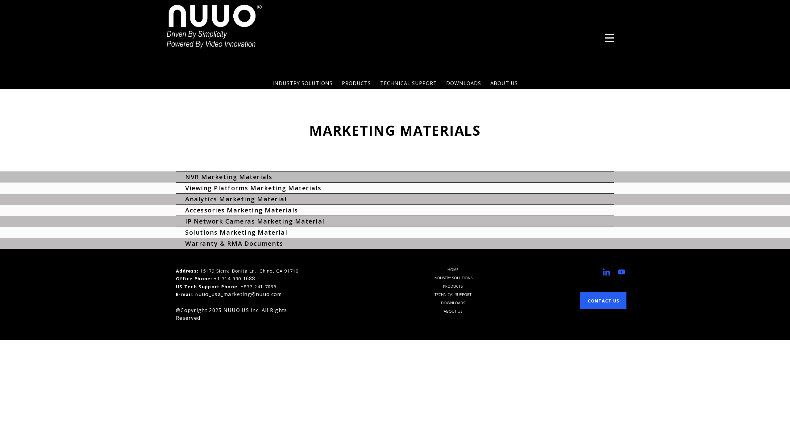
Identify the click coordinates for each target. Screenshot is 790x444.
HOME (452, 269)
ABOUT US (504, 83)
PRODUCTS (356, 83)
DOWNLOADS (463, 83)
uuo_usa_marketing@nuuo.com (240, 294)
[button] (609, 38)
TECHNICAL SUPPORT (408, 83)
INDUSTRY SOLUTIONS (302, 83)
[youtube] (621, 272)
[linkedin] (606, 272)
